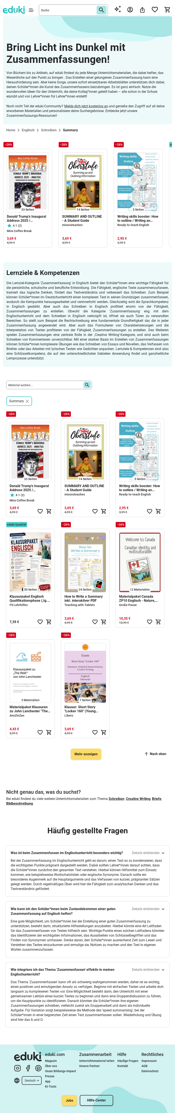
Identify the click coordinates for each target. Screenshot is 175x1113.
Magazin (51, 1061)
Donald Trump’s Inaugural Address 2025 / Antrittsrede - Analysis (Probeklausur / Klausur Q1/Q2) (26, 218)
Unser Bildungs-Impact (60, 1071)
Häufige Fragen (127, 1061)
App (47, 1081)
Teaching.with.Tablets (79, 605)
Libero (68, 715)
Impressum (149, 1061)
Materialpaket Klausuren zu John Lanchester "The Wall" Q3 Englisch (29, 709)
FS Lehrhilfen (19, 605)
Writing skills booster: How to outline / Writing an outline (137, 218)
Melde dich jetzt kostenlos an (86, 106)
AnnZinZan (17, 715)
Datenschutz (150, 1071)
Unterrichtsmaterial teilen (96, 1061)
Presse (49, 1076)
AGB (144, 1066)
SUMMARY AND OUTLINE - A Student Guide (82, 218)
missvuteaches (72, 225)
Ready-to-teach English (133, 225)
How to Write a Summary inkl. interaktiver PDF (83, 598)
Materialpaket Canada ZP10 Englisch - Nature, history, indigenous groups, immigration (139, 598)
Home (10, 130)
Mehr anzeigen (86, 754)
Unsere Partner (89, 1066)
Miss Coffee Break (19, 231)
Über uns (51, 1066)
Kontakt (122, 1066)
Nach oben (158, 754)
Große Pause (128, 605)
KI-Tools (50, 1086)
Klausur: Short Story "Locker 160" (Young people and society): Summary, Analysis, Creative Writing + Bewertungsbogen (80, 709)
